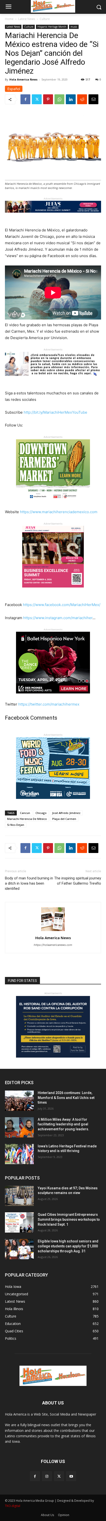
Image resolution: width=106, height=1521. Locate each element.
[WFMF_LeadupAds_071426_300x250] (53, 802)
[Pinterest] (48, 99)
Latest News (26, 19)
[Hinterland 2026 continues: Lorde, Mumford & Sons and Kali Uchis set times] (19, 1101)
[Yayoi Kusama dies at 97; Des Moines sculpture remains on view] (19, 1196)
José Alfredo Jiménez (66, 813)
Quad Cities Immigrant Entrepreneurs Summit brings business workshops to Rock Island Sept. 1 (69, 1219)
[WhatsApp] (59, 99)
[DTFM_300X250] (53, 505)
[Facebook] (25, 99)
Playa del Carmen (64, 819)
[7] (53, 591)
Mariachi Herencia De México (27, 819)
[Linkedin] (71, 99)
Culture (45, 19)
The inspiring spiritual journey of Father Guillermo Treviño (77, 881)
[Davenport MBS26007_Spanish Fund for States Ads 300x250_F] (53, 1056)
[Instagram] (47, 1476)
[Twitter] (37, 99)
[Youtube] (71, 1476)
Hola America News (23, 79)
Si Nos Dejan (15, 825)
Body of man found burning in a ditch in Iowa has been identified (29, 883)
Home (9, 19)
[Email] (93, 99)
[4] (53, 216)
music (74, 26)
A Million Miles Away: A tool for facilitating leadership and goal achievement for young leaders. (63, 1124)
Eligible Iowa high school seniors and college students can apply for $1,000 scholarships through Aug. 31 (68, 1246)
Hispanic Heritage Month (51, 26)
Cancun (25, 813)
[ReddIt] (82, 99)
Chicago (41, 813)
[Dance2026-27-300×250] (53, 697)
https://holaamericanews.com (53, 945)
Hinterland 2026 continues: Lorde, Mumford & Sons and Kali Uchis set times (66, 1097)
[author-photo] (53, 931)
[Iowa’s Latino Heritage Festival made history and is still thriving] (19, 1154)
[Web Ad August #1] (53, 379)
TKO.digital (12, 1506)
